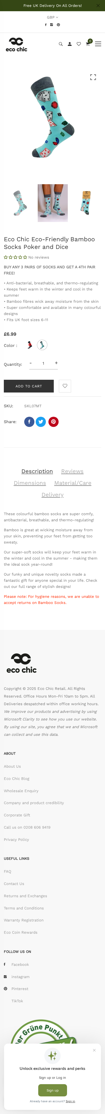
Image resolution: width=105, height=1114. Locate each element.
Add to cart (29, 386)
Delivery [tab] (52, 494)
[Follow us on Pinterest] (53, 422)
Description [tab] (37, 471)
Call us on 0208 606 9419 (27, 827)
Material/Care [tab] (72, 483)
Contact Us (14, 883)
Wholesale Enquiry (21, 791)
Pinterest (19, 988)
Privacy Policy (16, 839)
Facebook (20, 964)
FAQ (7, 871)
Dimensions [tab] (30, 483)
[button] (16, 257)
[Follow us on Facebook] (29, 422)
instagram (20, 976)
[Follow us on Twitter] (41, 422)
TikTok (17, 1001)
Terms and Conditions (24, 908)
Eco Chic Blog (16, 778)
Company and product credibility (34, 803)
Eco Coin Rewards (20, 932)
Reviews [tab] (72, 471)
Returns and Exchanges (25, 896)
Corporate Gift (17, 815)
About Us (12, 766)
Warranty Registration (24, 920)
